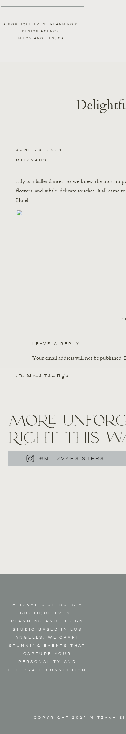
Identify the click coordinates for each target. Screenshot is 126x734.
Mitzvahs (31, 160)
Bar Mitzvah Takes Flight (43, 375)
